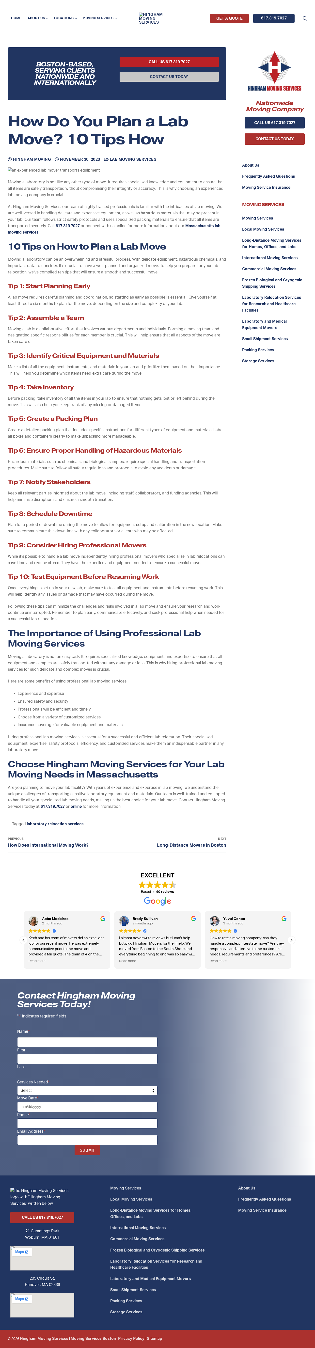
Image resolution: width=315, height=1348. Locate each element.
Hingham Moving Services (44, 1339)
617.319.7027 (274, 18)
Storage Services (258, 361)
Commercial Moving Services (269, 269)
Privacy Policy (131, 1339)
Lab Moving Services (132, 159)
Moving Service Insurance (266, 188)
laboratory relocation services (55, 824)
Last (21, 1067)
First (21, 1050)
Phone (23, 1115)
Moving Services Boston (93, 1339)
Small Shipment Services (265, 339)
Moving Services (257, 218)
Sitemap (154, 1339)
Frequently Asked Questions (268, 176)
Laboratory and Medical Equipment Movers (264, 324)
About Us (250, 165)
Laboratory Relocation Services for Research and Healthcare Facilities (271, 304)
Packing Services (258, 350)
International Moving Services (270, 258)
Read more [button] (37, 961)
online (76, 807)
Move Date (27, 1098)
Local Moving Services (263, 229)
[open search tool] (305, 18)
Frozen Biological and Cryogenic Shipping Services (272, 283)
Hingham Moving (31, 159)
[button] (291, 940)
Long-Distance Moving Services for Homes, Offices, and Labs (271, 243)
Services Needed (33, 1082)
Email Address (31, 1131)
